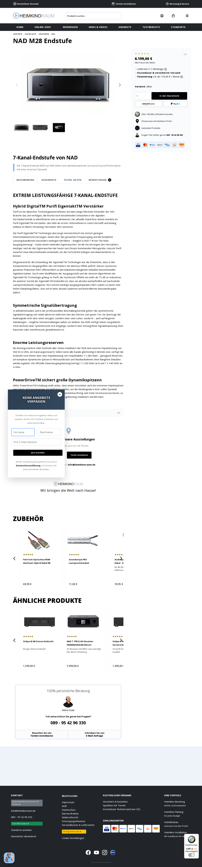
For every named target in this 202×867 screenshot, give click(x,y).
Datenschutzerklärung (28, 465)
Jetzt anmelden (38, 452)
